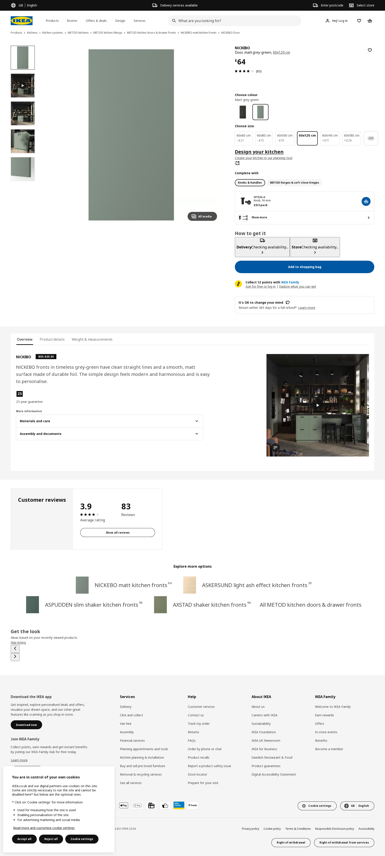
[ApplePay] (123, 805)
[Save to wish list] (369, 50)
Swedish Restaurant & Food (272, 757)
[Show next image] (211, 135)
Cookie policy (272, 829)
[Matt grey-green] (260, 112)
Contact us (196, 715)
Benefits (321, 740)
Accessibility (366, 829)
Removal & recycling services (141, 774)
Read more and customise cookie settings (44, 828)
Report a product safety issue (209, 766)
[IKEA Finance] (165, 805)
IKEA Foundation (264, 732)
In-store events (326, 732)
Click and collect (131, 715)
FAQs (192, 740)
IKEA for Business (264, 749)
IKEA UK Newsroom (266, 740)
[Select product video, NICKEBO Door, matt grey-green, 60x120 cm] (23, 86)
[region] (131, 135)
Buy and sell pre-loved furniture (142, 766)
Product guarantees (266, 766)
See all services (131, 783)
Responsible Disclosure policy (334, 829)
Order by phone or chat (205, 749)
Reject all (51, 839)
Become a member (329, 749)
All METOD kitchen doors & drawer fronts (310, 604)
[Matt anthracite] (243, 112)
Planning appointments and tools (144, 749)
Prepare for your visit (203, 783)
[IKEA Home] (22, 20)
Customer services (201, 706)
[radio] (250, 182)
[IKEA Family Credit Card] (178, 805)
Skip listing (18, 642)
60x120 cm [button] (281, 52)
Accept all (24, 839)
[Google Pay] (137, 805)
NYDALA (259, 197)
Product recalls (198, 757)
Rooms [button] (72, 20)
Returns (193, 732)
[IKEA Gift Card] (151, 805)
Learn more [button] (306, 307)
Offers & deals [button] (96, 20)
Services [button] (139, 20)
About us (258, 706)
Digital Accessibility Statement (274, 774)
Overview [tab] (25, 339)
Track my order (199, 723)
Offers (319, 723)
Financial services (132, 740)
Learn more (19, 760)
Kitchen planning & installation (142, 757)
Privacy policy (250, 829)
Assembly (127, 732)
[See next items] (15, 657)
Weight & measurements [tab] (92, 339)
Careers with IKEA (264, 715)
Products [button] (52, 20)
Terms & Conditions (298, 829)
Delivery (125, 706)
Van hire (125, 723)
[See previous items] (15, 649)
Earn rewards (324, 715)
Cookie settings (82, 839)
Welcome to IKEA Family (333, 706)
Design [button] (120, 20)
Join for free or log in (261, 286)
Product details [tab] (52, 339)
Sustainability (261, 723)
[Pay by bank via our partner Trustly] (192, 805)
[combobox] (233, 20)
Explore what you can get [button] (297, 286)
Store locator (197, 774)
